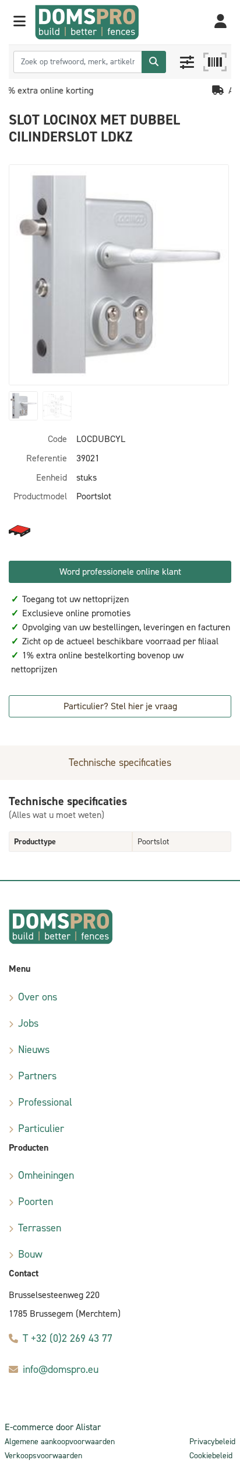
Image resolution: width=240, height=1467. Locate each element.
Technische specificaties (120, 762)
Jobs (28, 1023)
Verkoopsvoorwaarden (43, 1455)
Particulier (41, 1128)
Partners (37, 1076)
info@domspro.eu (60, 1369)
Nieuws (34, 1050)
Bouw (30, 1254)
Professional (45, 1102)
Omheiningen (46, 1175)
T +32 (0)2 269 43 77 (67, 1338)
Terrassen (39, 1228)
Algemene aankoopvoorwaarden (60, 1441)
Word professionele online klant (120, 571)
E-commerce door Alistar (53, 1427)
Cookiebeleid (210, 1455)
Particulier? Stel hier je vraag (120, 706)
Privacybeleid (212, 1441)
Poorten (35, 1202)
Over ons (37, 997)
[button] (19, 22)
